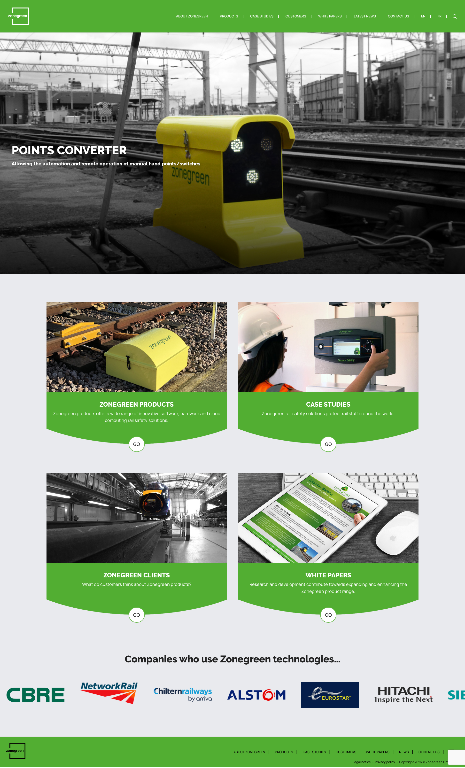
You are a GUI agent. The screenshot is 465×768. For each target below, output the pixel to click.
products (284, 752)
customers (346, 752)
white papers (377, 752)
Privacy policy (385, 762)
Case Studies (261, 16)
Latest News (365, 16)
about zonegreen (249, 752)
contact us (429, 752)
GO (136, 444)
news (404, 752)
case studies (314, 752)
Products (229, 16)
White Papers (330, 16)
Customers (296, 16)
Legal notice (362, 762)
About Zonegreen (192, 16)
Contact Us (398, 16)
